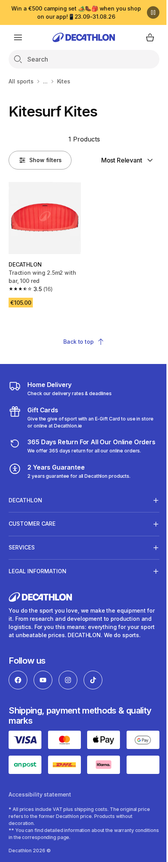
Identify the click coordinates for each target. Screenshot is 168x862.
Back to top (78, 341)
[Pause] (153, 12)
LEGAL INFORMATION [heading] (37, 577)
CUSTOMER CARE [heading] (32, 530)
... (45, 81)
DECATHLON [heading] (25, 506)
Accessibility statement (40, 807)
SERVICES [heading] (22, 554)
